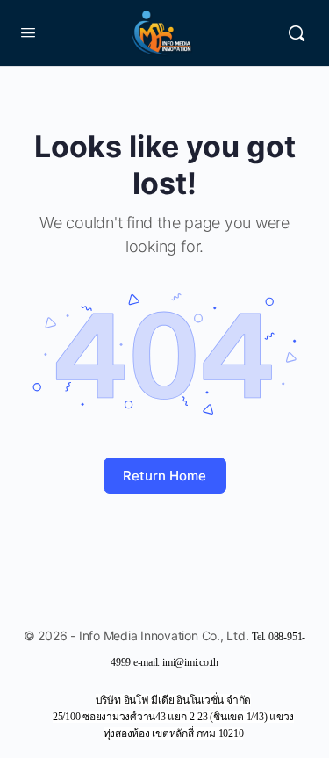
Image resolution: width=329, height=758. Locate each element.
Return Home (164, 475)
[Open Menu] (28, 32)
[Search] (296, 33)
